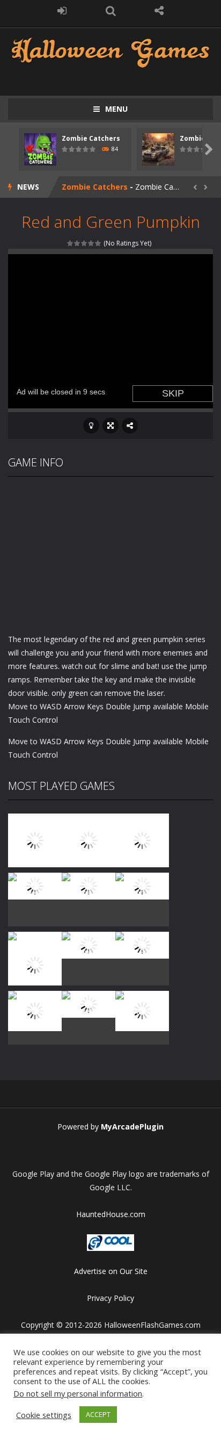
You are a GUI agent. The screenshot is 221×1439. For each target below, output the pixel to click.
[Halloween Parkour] (142, 885)
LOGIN (62, 10)
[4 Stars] (91, 243)
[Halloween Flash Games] (110, 51)
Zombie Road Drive (98, 187)
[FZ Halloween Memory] (142, 1010)
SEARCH (110, 10)
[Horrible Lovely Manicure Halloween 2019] (35, 964)
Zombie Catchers (91, 138)
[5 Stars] (98, 243)
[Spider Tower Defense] (35, 839)
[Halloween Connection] (88, 839)
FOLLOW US (159, 10)
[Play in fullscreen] (110, 426)
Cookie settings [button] (43, 1415)
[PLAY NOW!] (40, 148)
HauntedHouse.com (110, 1214)
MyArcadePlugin (132, 1126)
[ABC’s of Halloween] (35, 885)
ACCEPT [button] (98, 1414)
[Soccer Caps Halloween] (88, 1003)
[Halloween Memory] (88, 944)
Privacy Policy (110, 1298)
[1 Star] (70, 243)
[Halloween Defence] (88, 885)
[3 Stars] (84, 243)
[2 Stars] (77, 243)
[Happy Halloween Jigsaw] (35, 1010)
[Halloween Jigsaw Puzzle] (142, 944)
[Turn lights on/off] (91, 426)
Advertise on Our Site (111, 1271)
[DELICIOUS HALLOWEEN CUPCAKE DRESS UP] (142, 839)
